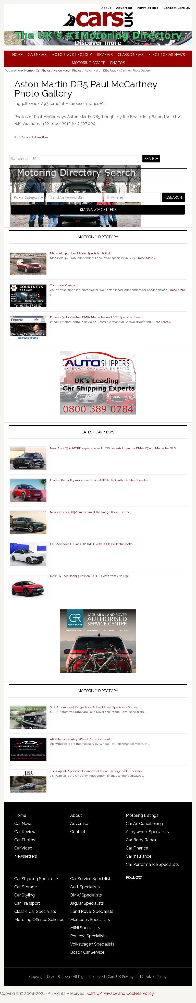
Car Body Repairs (142, 839)
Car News (23, 823)
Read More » (147, 258)
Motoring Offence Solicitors (40, 919)
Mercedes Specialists (90, 919)
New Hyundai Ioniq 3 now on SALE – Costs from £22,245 (89, 576)
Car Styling (24, 895)
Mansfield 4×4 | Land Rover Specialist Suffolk (80, 253)
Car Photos (24, 839)
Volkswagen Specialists (92, 944)
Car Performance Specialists (152, 864)
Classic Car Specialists (35, 911)
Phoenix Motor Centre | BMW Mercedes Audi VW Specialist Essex (96, 317)
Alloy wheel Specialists (147, 831)
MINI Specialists (85, 927)
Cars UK (98, 19)
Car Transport (27, 903)
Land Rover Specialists (91, 911)
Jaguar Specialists (87, 903)
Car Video (23, 848)
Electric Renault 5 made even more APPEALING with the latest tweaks (99, 480)
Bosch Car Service (87, 952)
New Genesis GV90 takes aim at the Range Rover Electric (90, 512)
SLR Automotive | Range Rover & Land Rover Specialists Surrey (93, 707)
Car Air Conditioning (144, 823)
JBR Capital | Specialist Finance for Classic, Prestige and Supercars (96, 771)
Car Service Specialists (91, 878)
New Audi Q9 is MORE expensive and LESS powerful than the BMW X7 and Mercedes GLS (113, 448)
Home (20, 815)
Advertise (79, 823)
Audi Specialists (85, 886)
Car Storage (25, 886)
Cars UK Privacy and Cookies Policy (137, 977)
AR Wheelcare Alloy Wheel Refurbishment (80, 739)
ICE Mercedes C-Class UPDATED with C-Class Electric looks (91, 544)
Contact (77, 831)
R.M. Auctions (40, 137)
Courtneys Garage (62, 285)
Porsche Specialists (88, 936)
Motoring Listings (142, 815)
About (76, 815)
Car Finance (137, 848)
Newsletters (25, 856)
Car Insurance (138, 856)
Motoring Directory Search (97, 175)
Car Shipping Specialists (36, 878)
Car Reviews (26, 831)
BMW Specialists (86, 895)
